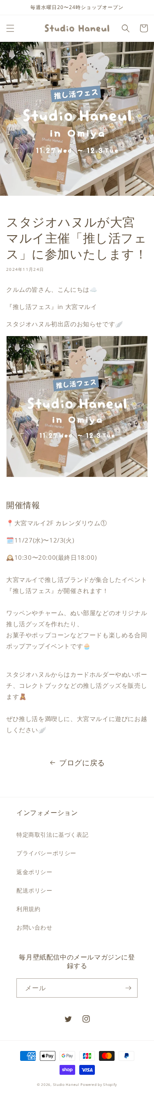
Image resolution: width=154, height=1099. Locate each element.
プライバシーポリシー (46, 853)
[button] (10, 28)
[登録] (128, 988)
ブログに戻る (82, 762)
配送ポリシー (34, 890)
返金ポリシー (34, 872)
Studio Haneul (66, 1084)
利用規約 (28, 909)
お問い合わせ (34, 927)
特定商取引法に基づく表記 (52, 834)
